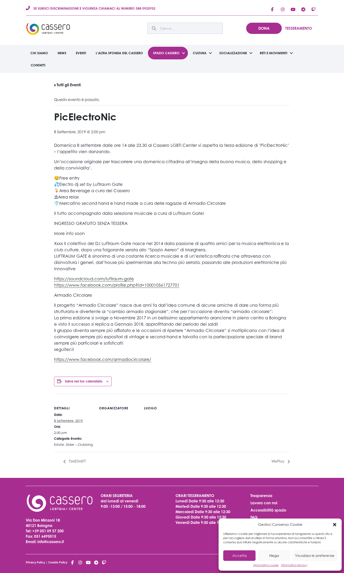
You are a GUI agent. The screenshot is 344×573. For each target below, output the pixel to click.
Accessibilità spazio (268, 510)
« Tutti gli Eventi (67, 85)
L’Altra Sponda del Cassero (119, 53)
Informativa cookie (266, 565)
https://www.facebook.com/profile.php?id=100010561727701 (116, 285)
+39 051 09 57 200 (48, 531)
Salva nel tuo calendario (83, 381)
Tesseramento (298, 28)
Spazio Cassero (166, 53)
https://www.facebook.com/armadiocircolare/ (102, 359)
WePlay (278, 461)
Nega (274, 555)
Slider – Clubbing (79, 445)
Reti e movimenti (273, 53)
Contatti (38, 65)
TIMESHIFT (77, 461)
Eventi (81, 53)
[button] (334, 524)
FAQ (253, 517)
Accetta (239, 555)
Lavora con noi (263, 503)
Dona (264, 28)
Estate (59, 445)
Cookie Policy (57, 562)
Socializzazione (233, 53)
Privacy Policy (35, 562)
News (62, 53)
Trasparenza (261, 495)
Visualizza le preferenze (314, 555)
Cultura (199, 53)
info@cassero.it (50, 541)
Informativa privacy (294, 565)
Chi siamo (39, 53)
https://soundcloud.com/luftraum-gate (94, 278)
